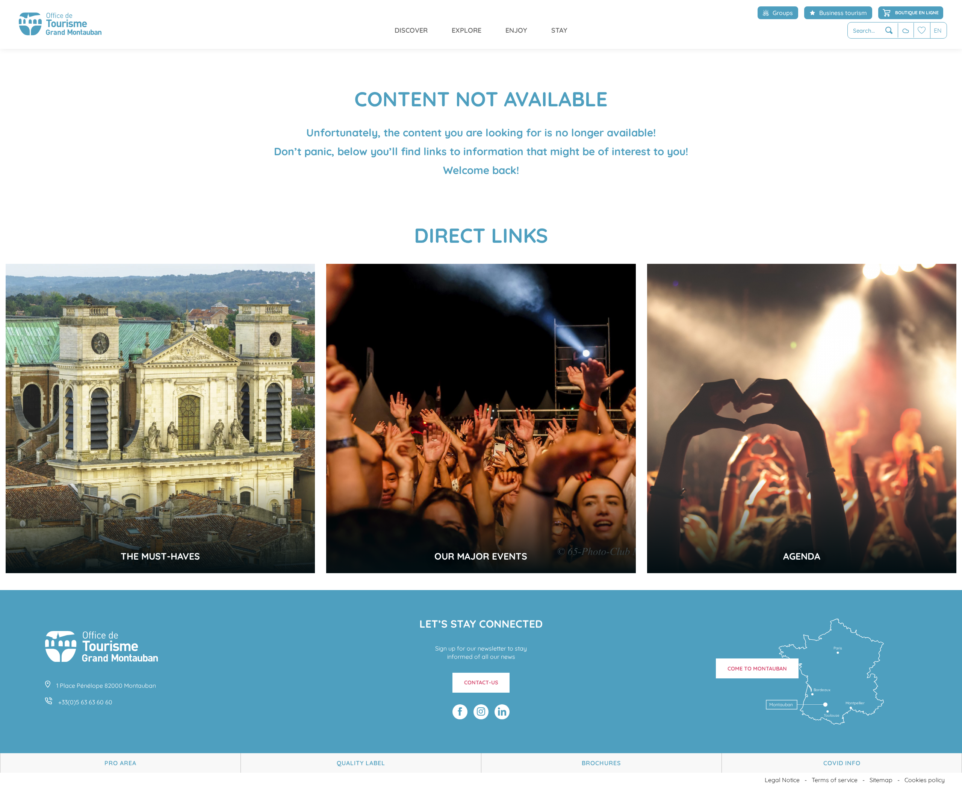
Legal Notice (782, 780)
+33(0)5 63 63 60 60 (85, 702)
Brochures (601, 763)
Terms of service (835, 780)
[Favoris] (922, 30)
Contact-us (481, 682)
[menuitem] (60, 24)
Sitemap (881, 780)
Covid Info (842, 763)
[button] (873, 31)
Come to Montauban (757, 668)
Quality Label (361, 763)
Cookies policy (925, 780)
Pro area (120, 763)
